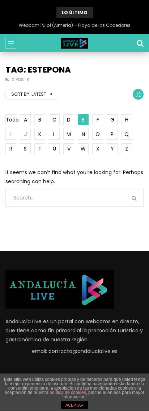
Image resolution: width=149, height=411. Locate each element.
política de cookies (68, 392)
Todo (11, 119)
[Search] (140, 43)
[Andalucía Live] (74, 43)
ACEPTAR (74, 405)
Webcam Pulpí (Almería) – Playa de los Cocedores (75, 25)
